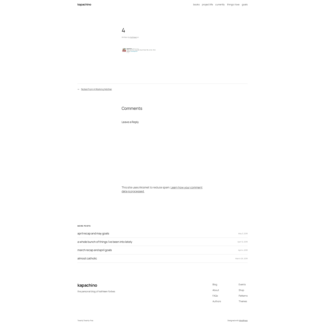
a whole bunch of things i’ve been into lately (104, 241)
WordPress (243, 320)
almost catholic (87, 258)
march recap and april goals (94, 250)
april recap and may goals (93, 233)
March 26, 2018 (241, 258)
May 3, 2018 (243, 233)
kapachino (84, 4)
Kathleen (133, 37)
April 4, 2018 (243, 250)
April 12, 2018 (243, 242)
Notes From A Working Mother (96, 89)
